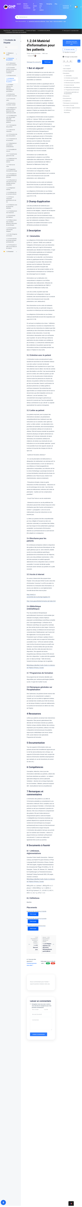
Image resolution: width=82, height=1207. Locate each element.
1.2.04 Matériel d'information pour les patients (11, 80)
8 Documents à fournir (68, 105)
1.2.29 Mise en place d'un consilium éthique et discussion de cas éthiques (11, 222)
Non (53, 963)
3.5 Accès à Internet (69, 85)
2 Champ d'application (68, 71)
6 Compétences (67, 100)
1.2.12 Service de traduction (10, 130)
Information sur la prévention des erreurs (36, 925)
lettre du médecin (58, 21)
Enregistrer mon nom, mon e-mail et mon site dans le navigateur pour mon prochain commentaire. (41, 1005)
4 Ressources (66, 96)
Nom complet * (34, 1008)
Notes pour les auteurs (42, 7)
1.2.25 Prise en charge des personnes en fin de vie (11, 199)
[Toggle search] (81, 7)
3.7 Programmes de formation (71, 89)
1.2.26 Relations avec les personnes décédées (11, 206)
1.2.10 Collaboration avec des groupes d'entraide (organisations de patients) (11, 119)
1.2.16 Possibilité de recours (11, 150)
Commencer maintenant (66, 7)
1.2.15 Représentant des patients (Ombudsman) (11, 145)
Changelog (49, 4)
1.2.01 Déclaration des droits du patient (11, 63)
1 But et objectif (67, 68)
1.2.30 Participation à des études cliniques (11, 229)
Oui (48, 963)
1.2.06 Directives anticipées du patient (11, 94)
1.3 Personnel (9, 251)
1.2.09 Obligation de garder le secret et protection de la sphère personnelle (11, 110)
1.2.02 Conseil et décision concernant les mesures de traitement (11, 70)
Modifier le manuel (69, 52)
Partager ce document (71, 57)
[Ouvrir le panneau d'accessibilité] (3, 1202)
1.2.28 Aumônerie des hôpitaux (10, 216)
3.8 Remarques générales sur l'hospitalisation (71, 93)
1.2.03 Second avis (11, 75)
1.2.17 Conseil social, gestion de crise (11, 154)
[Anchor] (44, 68)
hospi (51, 21)
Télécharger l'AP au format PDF (34, 62)
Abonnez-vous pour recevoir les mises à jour (71, 43)
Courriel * (45, 1008)
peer (65, 21)
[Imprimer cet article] (79, 61)
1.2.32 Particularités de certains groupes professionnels (11, 240)
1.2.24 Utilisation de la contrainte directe (11, 193)
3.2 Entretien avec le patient (71, 78)
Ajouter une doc (70, 49)
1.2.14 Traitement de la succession (11, 139)
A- (64, 61)
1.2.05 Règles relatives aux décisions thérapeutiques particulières (10, 88)
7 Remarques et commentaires (70, 103)
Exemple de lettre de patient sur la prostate (36, 918)
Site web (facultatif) (35, 1013)
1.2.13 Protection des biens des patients (11, 135)
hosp (47, 21)
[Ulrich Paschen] (35, 56)
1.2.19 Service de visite (10, 165)
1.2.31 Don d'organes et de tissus (11, 234)
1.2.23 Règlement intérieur (10, 188)
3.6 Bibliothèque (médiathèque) (72, 87)
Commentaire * (34, 1018)
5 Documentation (67, 98)
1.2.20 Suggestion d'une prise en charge (11, 170)
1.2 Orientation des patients (10, 59)
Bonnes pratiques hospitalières (26, 6)
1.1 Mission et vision (9, 53)
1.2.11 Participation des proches (11, 126)
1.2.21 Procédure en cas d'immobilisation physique (11, 175)
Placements (67, 112)
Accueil (19, 4)
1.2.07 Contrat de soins (10, 99)
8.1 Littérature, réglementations (72, 107)
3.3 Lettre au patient (69, 80)
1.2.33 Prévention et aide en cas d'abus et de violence (11, 246)
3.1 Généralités (68, 75)
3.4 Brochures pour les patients (72, 82)
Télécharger (47, 62)
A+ (70, 61)
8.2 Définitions (67, 110)
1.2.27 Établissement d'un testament (11, 211)
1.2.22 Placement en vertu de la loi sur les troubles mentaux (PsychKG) (11, 182)
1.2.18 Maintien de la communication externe (11, 160)
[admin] (33, 56)
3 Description (66, 73)
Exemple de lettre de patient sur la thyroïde (36, 911)
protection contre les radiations (37, 21)
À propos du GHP (35, 7)
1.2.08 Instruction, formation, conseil (11, 104)
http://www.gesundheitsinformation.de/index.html (41, 601)
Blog (56, 4)
